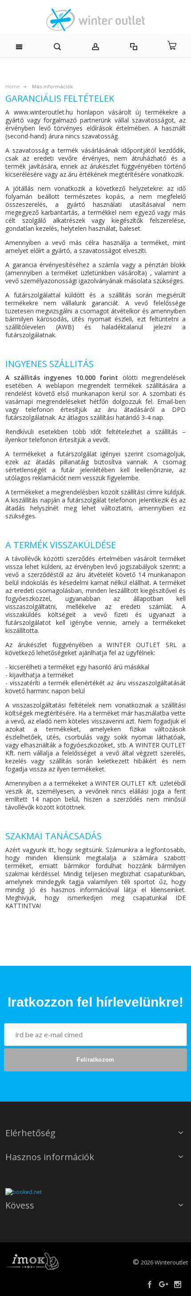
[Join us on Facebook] (150, 1284)
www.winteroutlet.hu (43, 112)
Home (12, 86)
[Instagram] (178, 1284)
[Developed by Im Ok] (32, 1260)
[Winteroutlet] (95, 20)
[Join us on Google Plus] (164, 1284)
